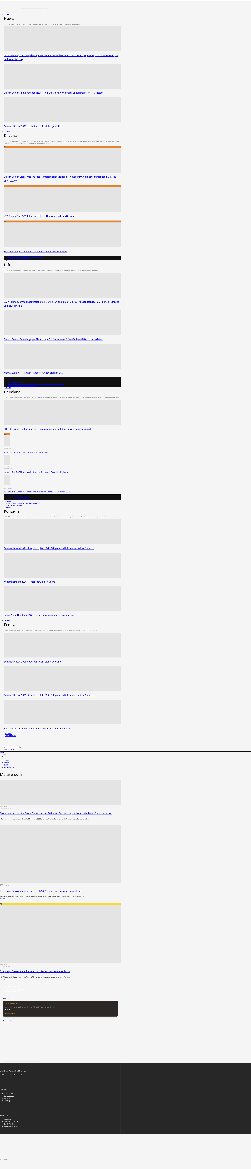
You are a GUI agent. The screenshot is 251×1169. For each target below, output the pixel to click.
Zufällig (6, 765)
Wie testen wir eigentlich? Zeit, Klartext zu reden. (25, 257)
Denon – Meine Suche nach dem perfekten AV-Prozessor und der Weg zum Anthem (37, 492)
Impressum (7, 1119)
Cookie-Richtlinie (9, 1124)
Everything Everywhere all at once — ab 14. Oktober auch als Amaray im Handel (41, 891)
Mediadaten (8, 1098)
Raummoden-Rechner (15, 505)
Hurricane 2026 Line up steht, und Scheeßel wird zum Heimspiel (37, 728)
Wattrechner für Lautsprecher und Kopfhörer (23, 503)
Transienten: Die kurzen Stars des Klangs (22, 386)
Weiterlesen (3, 821)
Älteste (6, 762)
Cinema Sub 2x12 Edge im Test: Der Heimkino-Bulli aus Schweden (40, 216)
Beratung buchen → (11, 1013)
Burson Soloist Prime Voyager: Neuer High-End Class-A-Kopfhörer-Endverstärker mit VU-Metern (53, 92)
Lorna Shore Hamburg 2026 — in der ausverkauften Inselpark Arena (39, 615)
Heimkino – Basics (14, 495)
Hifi (6, 261)
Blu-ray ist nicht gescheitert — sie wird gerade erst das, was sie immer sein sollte (48, 429)
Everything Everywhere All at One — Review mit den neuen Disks (35, 971)
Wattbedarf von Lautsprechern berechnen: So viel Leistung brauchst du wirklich (36, 384)
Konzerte (8, 507)
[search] (20, 747)
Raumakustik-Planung (19, 497)
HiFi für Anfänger (14, 380)
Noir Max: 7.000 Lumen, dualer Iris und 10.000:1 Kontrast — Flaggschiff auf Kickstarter (36, 472)
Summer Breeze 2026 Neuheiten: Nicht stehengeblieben (33, 126)
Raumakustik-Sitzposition (21, 499)
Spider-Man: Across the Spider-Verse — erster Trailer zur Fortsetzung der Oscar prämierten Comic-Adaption (56, 813)
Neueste (6, 760)
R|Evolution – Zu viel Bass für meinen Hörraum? (35, 251)
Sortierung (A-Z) (9, 767)
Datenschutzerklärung (11, 1121)
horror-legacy (3, 806)
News (7, 14)
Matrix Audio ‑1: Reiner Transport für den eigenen (33, 372)
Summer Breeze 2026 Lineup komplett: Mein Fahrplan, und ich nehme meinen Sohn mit (49, 548)
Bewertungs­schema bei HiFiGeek (19, 259)
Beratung (7, 1101)
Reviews (7, 131)
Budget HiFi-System (15, 382)
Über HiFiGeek (9, 1093)
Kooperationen (10, 736)
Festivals (8, 620)
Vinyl (9, 378)
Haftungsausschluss (10, 1126)
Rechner (8, 501)
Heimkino (8, 388)
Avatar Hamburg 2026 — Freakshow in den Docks (29, 581)
